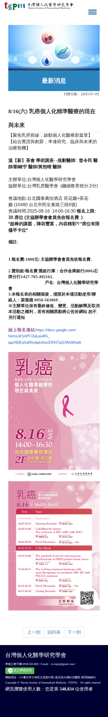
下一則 (74, 632)
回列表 (54, 632)
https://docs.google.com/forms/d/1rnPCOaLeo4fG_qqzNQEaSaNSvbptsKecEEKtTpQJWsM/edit (44, 336)
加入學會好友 (22, 670)
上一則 (33, 632)
